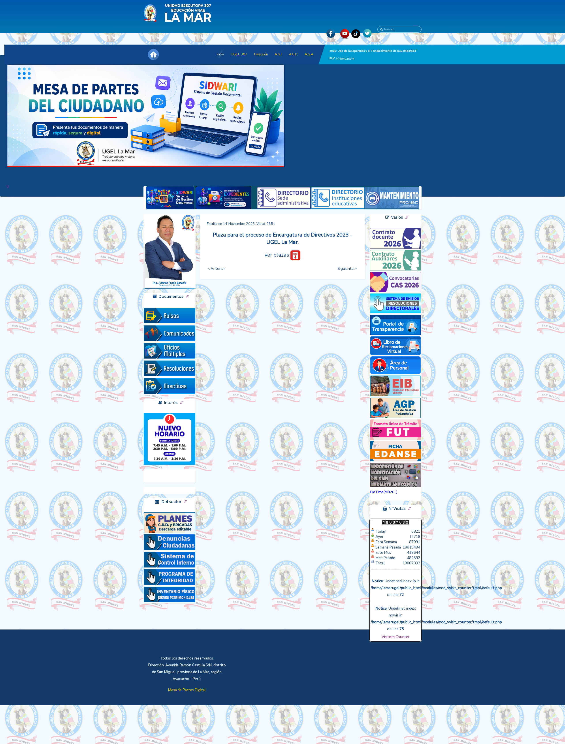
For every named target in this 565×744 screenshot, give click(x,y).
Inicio (220, 54)
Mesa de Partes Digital (187, 690)
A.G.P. (293, 54)
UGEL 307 (239, 54)
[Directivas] (169, 385)
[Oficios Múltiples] (169, 350)
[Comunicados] (169, 332)
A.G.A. (309, 54)
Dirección (261, 54)
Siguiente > (347, 268)
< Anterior (216, 268)
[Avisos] (169, 315)
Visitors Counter (396, 636)
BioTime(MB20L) (383, 492)
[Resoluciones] (169, 368)
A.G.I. (278, 54)
